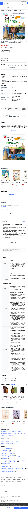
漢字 (24, 433)
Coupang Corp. (10, 55)
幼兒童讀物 (10, 10)
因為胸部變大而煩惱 (5, 450)
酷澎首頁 (2, 10)
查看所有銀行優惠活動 (10, 67)
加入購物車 (7, 508)
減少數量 (9, 72)
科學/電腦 (9, 433)
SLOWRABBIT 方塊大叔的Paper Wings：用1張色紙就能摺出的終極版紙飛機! (13, 456)
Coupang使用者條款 (17, 477)
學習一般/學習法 (4, 433)
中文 (18, 433)
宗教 (13, 435)
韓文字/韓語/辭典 (4, 431)
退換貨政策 (3, 479)
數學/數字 (19, 431)
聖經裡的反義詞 (4, 458)
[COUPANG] (5, 492)
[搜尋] (25, 7)
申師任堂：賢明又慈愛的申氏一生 (8, 471)
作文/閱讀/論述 (13, 431)
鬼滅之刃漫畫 (20, 440)
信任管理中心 (9, 479)
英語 (9, 431)
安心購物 (23, 479)
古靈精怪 (2, 441)
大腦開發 (14, 433)
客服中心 (25, 1)
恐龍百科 (2, 440)
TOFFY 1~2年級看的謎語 (6, 448)
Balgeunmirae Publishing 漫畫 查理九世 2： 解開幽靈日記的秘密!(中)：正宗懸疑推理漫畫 (13, 465)
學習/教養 (15, 10)
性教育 (9, 435)
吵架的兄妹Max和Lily (5, 466)
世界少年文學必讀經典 (9, 440)
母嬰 (6, 10)
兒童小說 (16, 441)
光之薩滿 (7, 443)
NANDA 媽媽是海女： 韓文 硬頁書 (8, 455)
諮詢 (24, 221)
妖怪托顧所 (12, 443)
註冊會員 (22, 1)
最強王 (16, 440)
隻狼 (12, 441)
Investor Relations (9, 477)
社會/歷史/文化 (20, 10)
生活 (6, 435)
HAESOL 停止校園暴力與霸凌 (7, 453)
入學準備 (16, 435)
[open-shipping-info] (13, 52)
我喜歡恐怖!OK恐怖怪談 (6, 463)
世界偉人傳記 (21, 441)
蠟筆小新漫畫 (8, 441)
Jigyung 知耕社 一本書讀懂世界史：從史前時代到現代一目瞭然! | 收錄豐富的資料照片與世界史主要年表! (13, 468)
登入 (19, 1)
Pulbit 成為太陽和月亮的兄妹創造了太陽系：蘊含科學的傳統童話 (13, 460)
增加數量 (2, 72)
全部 (2, 7)
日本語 (21, 433)
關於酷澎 (2, 477)
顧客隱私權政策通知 (16, 479)
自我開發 (2, 435)
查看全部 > (13, 384)
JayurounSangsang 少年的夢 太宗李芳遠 (9, 461)
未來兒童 (2, 443)
